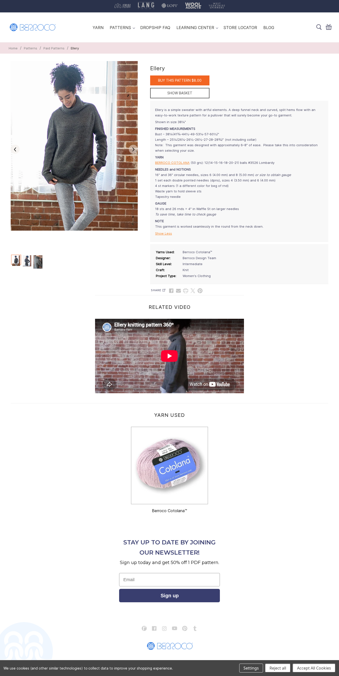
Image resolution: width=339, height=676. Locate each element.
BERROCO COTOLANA (172, 163)
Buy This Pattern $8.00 (180, 80)
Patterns (30, 48)
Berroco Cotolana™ (169, 510)
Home (13, 48)
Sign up (170, 595)
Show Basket (179, 93)
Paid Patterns (54, 48)
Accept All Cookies (314, 668)
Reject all (278, 668)
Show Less (163, 233)
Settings (251, 668)
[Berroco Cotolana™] (169, 465)
